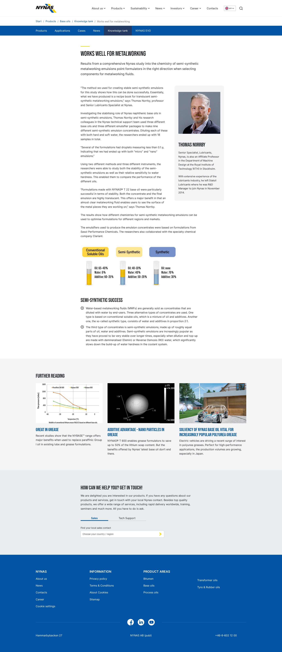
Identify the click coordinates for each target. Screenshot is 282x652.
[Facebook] (130, 622)
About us (97, 8)
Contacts (212, 8)
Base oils (148, 585)
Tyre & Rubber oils (208, 587)
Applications (62, 30)
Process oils (150, 592)
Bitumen (148, 578)
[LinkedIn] (141, 622)
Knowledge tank (118, 30)
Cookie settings (45, 606)
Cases (81, 30)
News (158, 8)
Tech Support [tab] (127, 518)
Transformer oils (207, 580)
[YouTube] (151, 622)
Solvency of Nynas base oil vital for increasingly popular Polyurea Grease (208, 432)
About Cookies (99, 592)
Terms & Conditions (102, 585)
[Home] (46, 8)
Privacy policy (98, 578)
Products (116, 8)
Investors (176, 8)
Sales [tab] (94, 518)
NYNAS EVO (143, 30)
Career (194, 8)
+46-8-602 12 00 (226, 635)
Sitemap (95, 599)
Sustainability (139, 8)
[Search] (241, 8)
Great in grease (47, 429)
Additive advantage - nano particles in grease (136, 432)
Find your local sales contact (96, 528)
